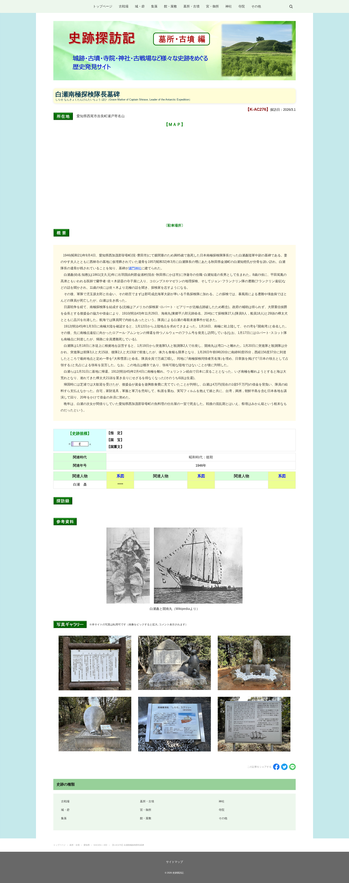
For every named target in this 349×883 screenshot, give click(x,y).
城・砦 (140, 6)
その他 (256, 6)
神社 (228, 6)
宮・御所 (212, 6)
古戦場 (123, 6)
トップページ (102, 6)
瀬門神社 (134, 268)
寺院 (241, 6)
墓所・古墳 (191, 6)
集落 (154, 6)
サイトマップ (174, 861)
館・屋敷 (170, 6)
